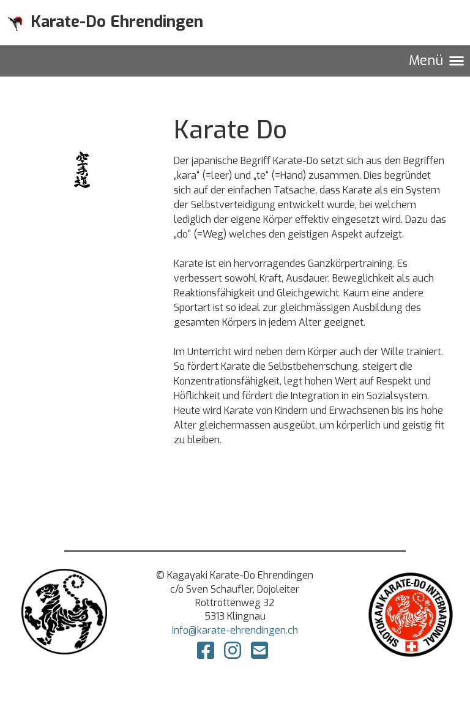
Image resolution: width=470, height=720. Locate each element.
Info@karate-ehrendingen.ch (235, 630)
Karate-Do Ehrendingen (117, 21)
